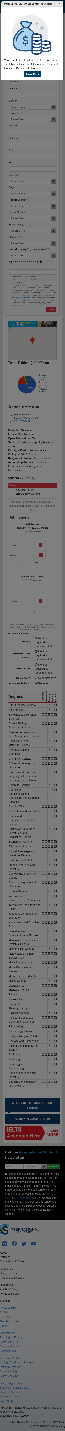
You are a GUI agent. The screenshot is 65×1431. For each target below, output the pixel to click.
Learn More (32, 74)
